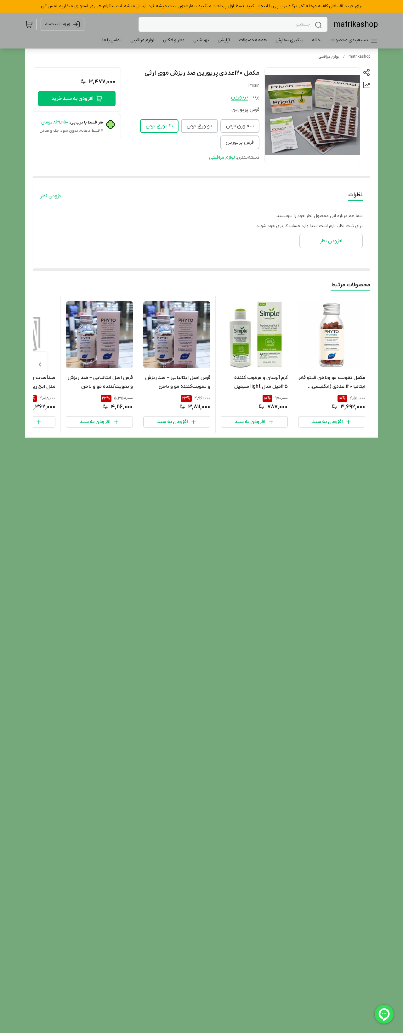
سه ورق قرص (240, 126)
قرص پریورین (240, 142)
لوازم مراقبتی (328, 56)
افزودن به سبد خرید (72, 98)
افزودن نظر (51, 196)
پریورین (239, 97)
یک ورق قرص (159, 126)
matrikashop (356, 25)
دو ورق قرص (199, 126)
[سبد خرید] (29, 24)
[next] (40, 364)
